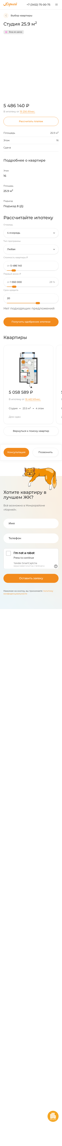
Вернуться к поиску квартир (31, 431)
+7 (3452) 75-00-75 (38, 4)
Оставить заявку (31, 578)
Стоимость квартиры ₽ (15, 257)
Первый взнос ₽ (12, 274)
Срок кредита (10, 290)
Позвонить (45, 452)
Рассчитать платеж (31, 121)
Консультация (16, 452)
